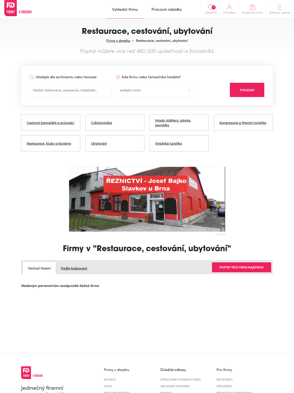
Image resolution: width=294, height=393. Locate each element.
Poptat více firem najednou (242, 267)
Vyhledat (247, 90)
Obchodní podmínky (175, 386)
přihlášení (224, 386)
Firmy (108, 386)
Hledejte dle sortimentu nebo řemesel (65, 76)
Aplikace (110, 379)
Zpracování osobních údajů (180, 379)
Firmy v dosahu (118, 40)
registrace (225, 379)
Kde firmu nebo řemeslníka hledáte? (151, 76)
